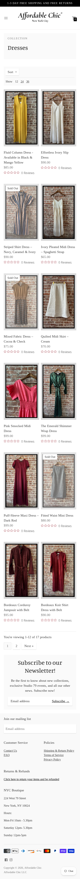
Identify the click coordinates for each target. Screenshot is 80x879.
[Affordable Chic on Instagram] (10, 859)
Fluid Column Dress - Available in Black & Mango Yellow (18, 157)
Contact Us (10, 750)
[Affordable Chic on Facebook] (6, 859)
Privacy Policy (52, 759)
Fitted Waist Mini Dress (57, 515)
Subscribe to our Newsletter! (40, 666)
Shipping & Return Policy (59, 750)
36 (27, 81)
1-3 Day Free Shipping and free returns (40, 3)
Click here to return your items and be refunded (31, 779)
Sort (10, 72)
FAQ (7, 755)
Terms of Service (54, 755)
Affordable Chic (32, 867)
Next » (28, 646)
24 (22, 81)
